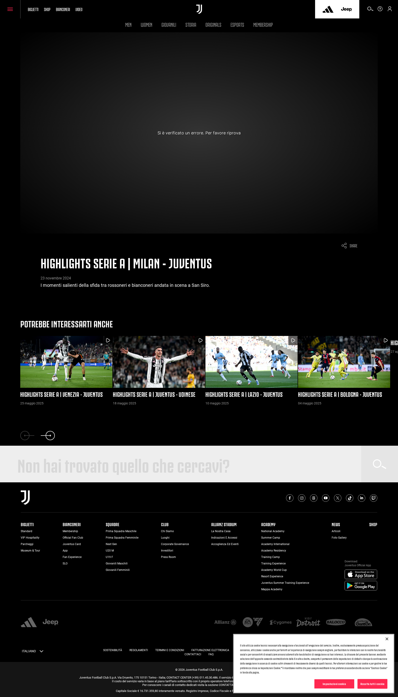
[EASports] (253, 622)
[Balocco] (336, 623)
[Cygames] (281, 623)
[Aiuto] (380, 10)
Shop (47, 9)
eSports (237, 24)
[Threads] (313, 498)
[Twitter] (337, 498)
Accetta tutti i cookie (372, 683)
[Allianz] (225, 623)
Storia (190, 24)
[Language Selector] (41, 652)
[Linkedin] (361, 498)
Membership (263, 24)
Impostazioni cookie (334, 683)
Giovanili (168, 24)
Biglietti (33, 9)
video (79, 9)
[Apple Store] (361, 574)
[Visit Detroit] (308, 622)
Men (128, 24)
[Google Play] (361, 586)
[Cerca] (370, 10)
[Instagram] (301, 498)
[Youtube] (325, 498)
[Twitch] (373, 498)
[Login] (389, 10)
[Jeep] (346, 9)
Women (146, 24)
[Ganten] (363, 623)
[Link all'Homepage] (199, 9)
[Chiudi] (387, 639)
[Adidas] (328, 9)
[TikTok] (349, 498)
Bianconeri (63, 9)
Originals (213, 24)
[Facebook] (289, 498)
